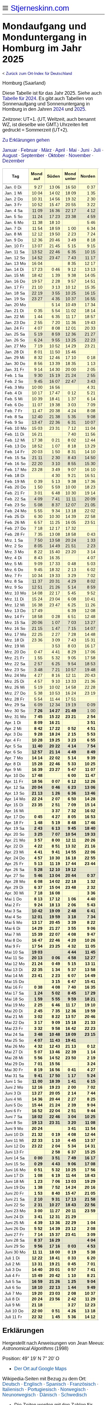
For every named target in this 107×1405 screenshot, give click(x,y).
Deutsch (11, 1384)
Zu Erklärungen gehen (26, 140)
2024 (58, 109)
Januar (9, 150)
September (32, 155)
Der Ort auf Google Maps (40, 1368)
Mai (73, 150)
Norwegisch (73, 1389)
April (60, 150)
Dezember (13, 160)
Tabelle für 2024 (19, 98)
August (9, 155)
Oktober (56, 155)
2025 (79, 109)
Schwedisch (74, 1394)
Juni (85, 150)
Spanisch (56, 1384)
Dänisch (48, 1394)
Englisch (33, 1384)
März (46, 150)
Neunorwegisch (19, 1394)
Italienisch (13, 1389)
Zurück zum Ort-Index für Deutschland (39, 73)
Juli (97, 150)
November (80, 155)
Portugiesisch (42, 1389)
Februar (29, 150)
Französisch (83, 1384)
